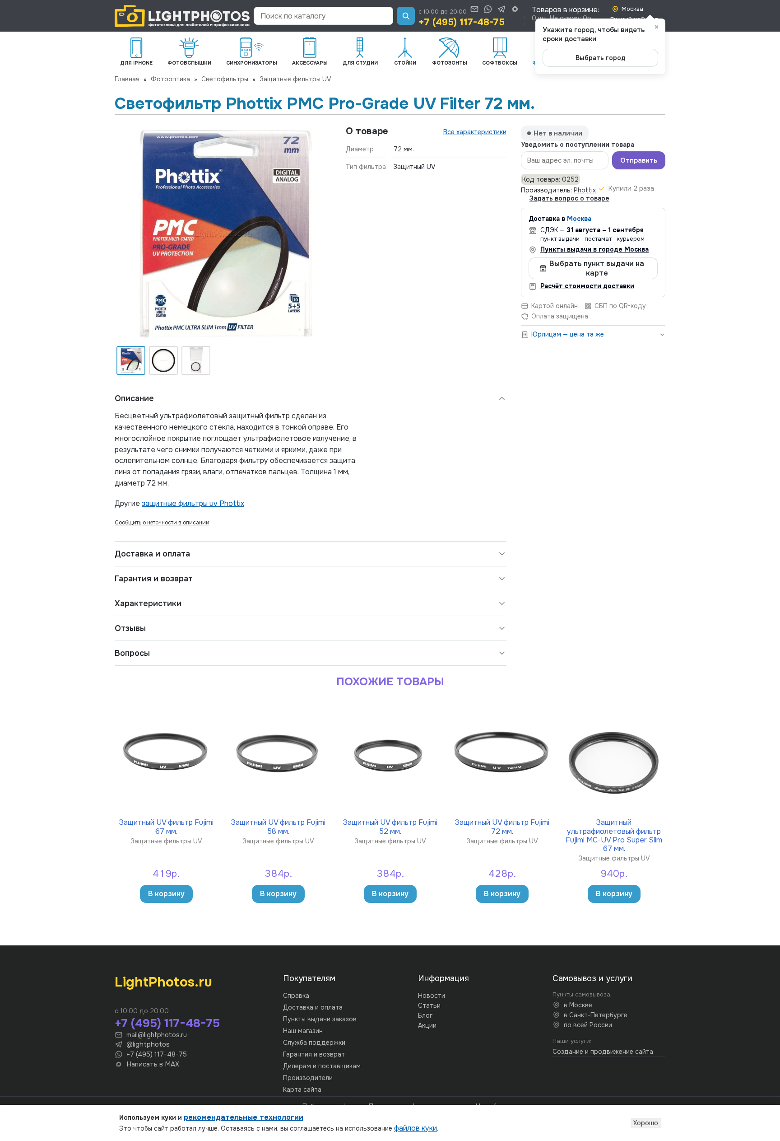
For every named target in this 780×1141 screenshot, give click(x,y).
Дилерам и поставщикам (322, 1066)
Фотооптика (170, 79)
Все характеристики (474, 132)
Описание (134, 398)
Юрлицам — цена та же (567, 334)
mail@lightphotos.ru (156, 1035)
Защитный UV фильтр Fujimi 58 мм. (278, 826)
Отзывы (130, 628)
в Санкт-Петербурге (595, 1015)
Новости (431, 995)
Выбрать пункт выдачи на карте (596, 268)
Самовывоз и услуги (592, 978)
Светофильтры (224, 79)
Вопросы (132, 653)
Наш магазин (303, 1031)
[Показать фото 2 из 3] (163, 360)
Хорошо (645, 1123)
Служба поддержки (314, 1042)
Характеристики (148, 603)
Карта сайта (302, 1089)
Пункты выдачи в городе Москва (594, 249)
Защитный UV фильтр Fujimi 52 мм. (390, 826)
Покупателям (309, 978)
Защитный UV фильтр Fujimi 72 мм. (502, 826)
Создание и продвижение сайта (602, 1051)
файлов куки (415, 1128)
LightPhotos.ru (163, 982)
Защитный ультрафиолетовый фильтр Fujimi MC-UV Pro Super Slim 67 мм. (614, 835)
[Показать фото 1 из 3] (130, 360)
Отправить (638, 160)
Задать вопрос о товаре (569, 198)
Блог (425, 1015)
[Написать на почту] (474, 9)
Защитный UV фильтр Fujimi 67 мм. (166, 826)
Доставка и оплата (152, 554)
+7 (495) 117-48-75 (461, 22)
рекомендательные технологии (243, 1117)
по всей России (588, 1025)
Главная (127, 79)
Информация (443, 978)
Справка (296, 995)
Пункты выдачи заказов (320, 1019)
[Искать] (406, 16)
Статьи (429, 1005)
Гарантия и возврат (154, 579)
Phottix (585, 190)
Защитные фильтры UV (295, 79)
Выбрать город (601, 58)
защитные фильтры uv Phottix (193, 503)
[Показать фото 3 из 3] (195, 360)
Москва (579, 219)
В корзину (166, 893)
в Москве (578, 1005)
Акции (427, 1025)
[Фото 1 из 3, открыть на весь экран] (223, 234)
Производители (308, 1078)
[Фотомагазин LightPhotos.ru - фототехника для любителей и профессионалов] (182, 16)
